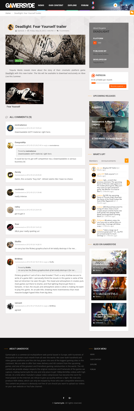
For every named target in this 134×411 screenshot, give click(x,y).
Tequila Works (98, 62)
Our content (56, 5)
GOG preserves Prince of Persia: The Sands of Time (108, 315)
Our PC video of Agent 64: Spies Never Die (108, 289)
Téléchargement (34, 100)
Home (8, 13)
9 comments (64, 31)
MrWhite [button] (52, 306)
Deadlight (9, 73)
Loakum (100, 180)
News (41, 5)
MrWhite (19, 259)
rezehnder (19, 189)
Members (93, 161)
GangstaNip (20, 142)
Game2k (20, 31)
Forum (84, 5)
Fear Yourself (13, 106)
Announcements (108, 161)
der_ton (100, 168)
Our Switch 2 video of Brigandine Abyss (103, 263)
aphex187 (100, 174)
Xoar (17, 224)
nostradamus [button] (54, 145)
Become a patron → (118, 86)
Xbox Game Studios (100, 54)
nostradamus (21, 125)
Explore (72, 5)
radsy (17, 207)
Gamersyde (59, 403)
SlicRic (18, 241)
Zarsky (18, 172)
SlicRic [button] (51, 262)
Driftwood (100, 220)
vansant (18, 303)
